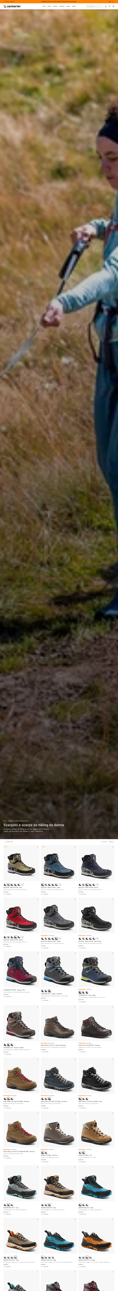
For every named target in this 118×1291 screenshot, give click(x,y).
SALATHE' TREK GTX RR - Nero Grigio (89, 941)
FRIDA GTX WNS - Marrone (49, 1155)
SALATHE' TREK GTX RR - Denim (88, 888)
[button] (112, 842)
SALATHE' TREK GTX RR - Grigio (50, 941)
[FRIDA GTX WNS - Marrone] (42, 1152)
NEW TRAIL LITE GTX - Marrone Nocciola (53, 1045)
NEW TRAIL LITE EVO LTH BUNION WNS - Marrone (19, 1152)
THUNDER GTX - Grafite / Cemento (51, 994)
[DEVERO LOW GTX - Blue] (5, 1257)
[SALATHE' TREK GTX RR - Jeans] (5, 884)
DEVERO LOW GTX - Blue (48, 1260)
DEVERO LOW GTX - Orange (86, 1260)
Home (5, 820)
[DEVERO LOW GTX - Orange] (12, 1257)
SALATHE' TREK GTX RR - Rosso (13, 940)
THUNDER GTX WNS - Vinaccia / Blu (14, 990)
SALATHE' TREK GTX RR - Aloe (12, 888)
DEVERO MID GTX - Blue (85, 1208)
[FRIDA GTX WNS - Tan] (46, 1152)
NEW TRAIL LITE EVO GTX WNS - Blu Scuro (54, 1101)
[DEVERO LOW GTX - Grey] (8, 1257)
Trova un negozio (9, 1)
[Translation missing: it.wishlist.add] (37, 847)
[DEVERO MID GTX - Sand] (12, 1205)
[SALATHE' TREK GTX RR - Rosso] (15, 884)
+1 (22, 884)
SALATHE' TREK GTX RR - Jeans (50, 888)
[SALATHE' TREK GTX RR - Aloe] (8, 884)
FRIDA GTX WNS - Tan (85, 1155)
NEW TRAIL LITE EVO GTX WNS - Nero (90, 1101)
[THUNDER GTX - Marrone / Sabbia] (46, 991)
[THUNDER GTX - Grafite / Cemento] (49, 991)
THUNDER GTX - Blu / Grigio (87, 995)
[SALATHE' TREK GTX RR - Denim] (12, 884)
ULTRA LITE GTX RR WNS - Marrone (89, 1045)
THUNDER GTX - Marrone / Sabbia (13, 1048)
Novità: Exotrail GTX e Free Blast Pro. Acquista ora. (59, 1)
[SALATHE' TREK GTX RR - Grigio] (19, 884)
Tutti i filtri (9, 841)
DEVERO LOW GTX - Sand (11, 1260)
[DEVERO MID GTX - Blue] (5, 1205)
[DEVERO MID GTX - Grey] (8, 1205)
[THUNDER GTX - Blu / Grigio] (42, 991)
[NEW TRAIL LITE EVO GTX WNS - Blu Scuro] (12, 1098)
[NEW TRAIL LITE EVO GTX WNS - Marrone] (8, 1098)
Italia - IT (110, 1)
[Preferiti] (109, 6)
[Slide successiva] (37, 863)
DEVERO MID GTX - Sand (48, 1208)
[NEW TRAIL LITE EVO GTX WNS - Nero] (5, 1098)
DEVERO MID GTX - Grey (11, 1208)
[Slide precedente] (6, 863)
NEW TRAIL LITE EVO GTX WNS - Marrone (16, 1101)
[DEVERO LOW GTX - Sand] (15, 1257)
